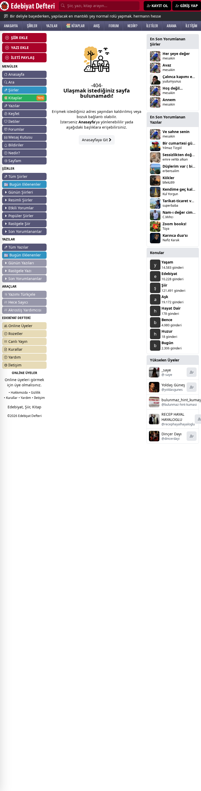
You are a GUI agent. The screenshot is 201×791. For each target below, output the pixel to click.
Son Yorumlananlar (25, 231)
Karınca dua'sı (175, 235)
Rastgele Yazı (19, 270)
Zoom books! (174, 223)
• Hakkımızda (18, 392)
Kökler (168, 177)
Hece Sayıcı (18, 302)
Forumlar (16, 129)
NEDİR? (132, 25)
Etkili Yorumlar (21, 207)
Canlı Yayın (17, 341)
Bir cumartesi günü (180, 143)
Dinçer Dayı (171, 433)
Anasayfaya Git (95, 139)
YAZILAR (51, 25)
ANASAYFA (11, 25)
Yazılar (14, 105)
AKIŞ (96, 25)
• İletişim (38, 398)
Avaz (167, 65)
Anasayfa (16, 74)
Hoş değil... (173, 88)
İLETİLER (152, 25)
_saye (166, 369)
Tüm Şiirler (17, 176)
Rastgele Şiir (19, 223)
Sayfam (14, 160)
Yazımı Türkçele (21, 294)
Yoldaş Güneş (173, 384)
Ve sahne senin (176, 131)
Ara (11, 82)
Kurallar (15, 349)
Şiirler (13, 89)
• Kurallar (11, 398)
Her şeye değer (176, 53)
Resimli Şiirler (20, 199)
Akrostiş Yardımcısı (24, 309)
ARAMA (171, 25)
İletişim (14, 364)
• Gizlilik (34, 392)
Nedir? (14, 152)
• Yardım (25, 398)
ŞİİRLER (32, 25)
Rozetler (15, 333)
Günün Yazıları (21, 262)
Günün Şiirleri (20, 192)
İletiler (14, 121)
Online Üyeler (20, 325)
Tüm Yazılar (18, 247)
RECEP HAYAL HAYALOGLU (172, 417)
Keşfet (13, 113)
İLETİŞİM (191, 25)
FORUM (114, 25)
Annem (169, 99)
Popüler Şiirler (21, 215)
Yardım (14, 357)
